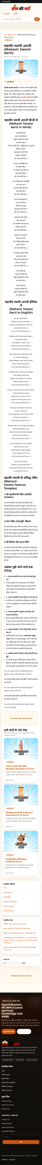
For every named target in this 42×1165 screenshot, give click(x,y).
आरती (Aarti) (12, 35)
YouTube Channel (8, 1131)
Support (12, 1159)
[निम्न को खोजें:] (12, 963)
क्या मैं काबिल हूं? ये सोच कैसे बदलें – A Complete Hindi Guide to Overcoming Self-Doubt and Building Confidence (20, 940)
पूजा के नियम (7, 897)
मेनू (3, 25)
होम (5, 35)
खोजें (37, 19)
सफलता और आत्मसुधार (10, 902)
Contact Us (6, 1109)
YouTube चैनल (24, 1031)
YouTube (6, 14)
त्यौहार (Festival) (8, 911)
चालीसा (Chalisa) (8, 906)
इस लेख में (10, 82)
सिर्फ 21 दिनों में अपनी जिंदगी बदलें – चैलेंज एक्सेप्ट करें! (19, 933)
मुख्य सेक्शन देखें (9, 1031)
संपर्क (16, 14)
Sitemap (5, 1159)
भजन (5, 888)
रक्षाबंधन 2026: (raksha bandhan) (14, 924)
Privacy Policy (7, 1101)
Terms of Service (8, 1105)
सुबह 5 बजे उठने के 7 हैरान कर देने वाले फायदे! (16, 929)
